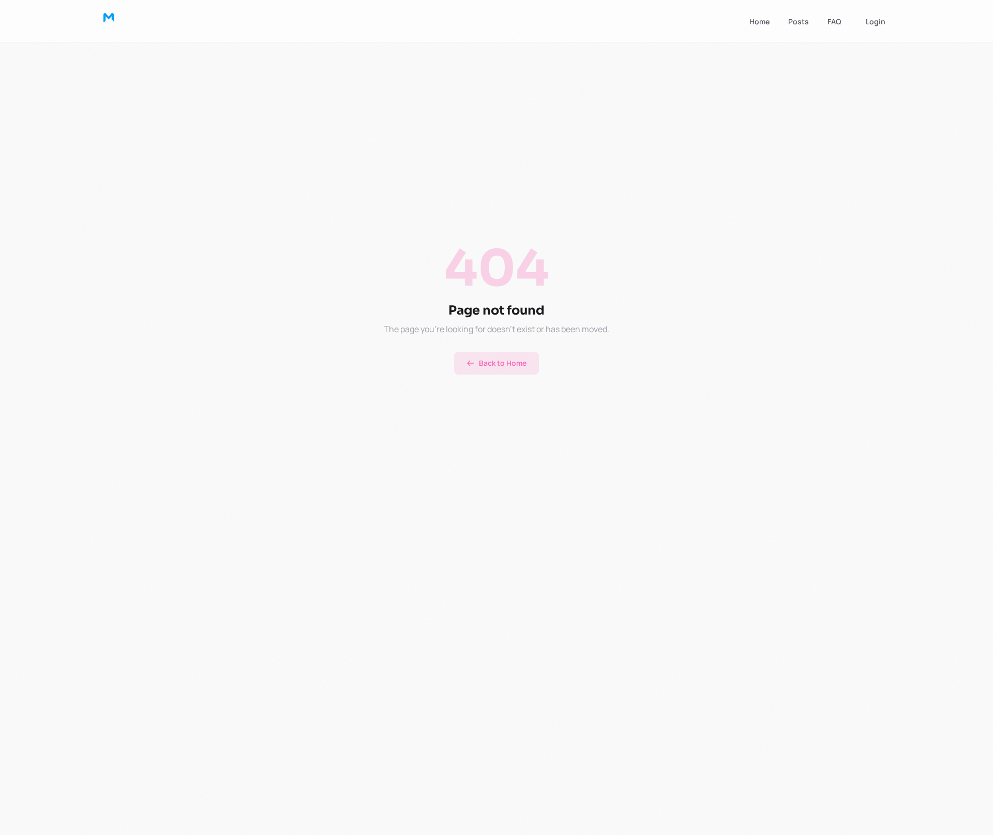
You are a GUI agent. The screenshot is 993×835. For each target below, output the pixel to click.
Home (759, 21)
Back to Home (502, 363)
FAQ (834, 21)
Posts (798, 21)
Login (875, 21)
